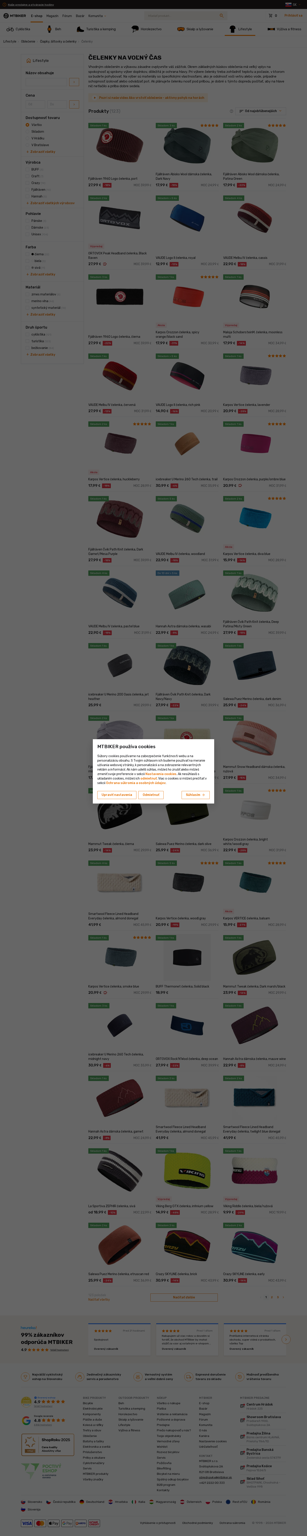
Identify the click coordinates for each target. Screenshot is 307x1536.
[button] (148, 778)
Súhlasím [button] (195, 795)
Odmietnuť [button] (151, 795)
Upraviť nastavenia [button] (117, 795)
